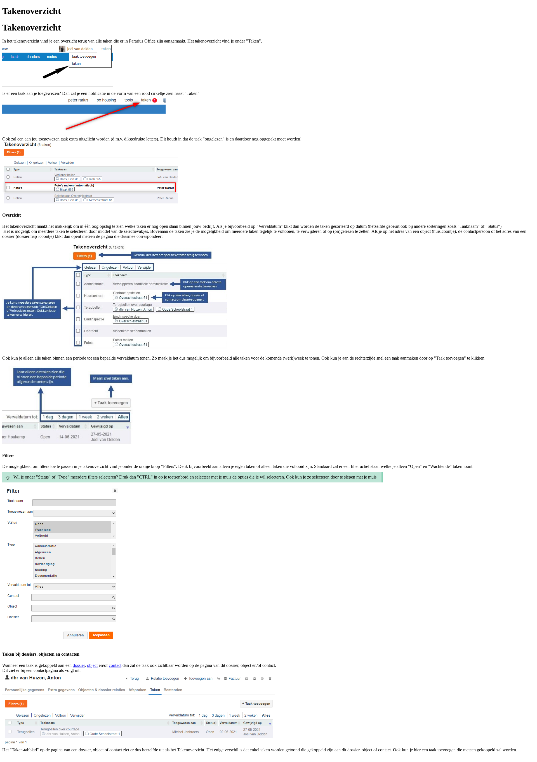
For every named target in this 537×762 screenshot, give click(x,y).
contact (115, 665)
